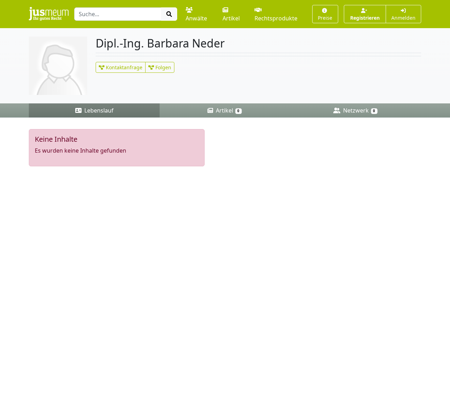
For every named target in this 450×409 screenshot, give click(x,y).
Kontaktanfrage (123, 67)
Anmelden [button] (403, 17)
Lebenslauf (98, 110)
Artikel (231, 18)
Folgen (162, 67)
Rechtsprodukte (276, 18)
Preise (325, 17)
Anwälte (196, 18)
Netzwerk (358, 110)
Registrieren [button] (365, 17)
